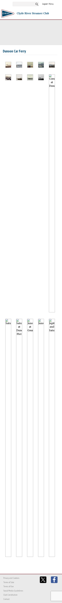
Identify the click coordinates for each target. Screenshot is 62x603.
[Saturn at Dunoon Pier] (19, 438)
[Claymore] (8, 65)
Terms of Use (8, 586)
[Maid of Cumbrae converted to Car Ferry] (41, 65)
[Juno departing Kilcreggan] (19, 65)
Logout (45, 3)
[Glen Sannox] (52, 65)
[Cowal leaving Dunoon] (30, 77)
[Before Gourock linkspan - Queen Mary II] (8, 77)
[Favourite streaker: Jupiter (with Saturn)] (52, 438)
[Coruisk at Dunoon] (52, 193)
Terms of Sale (8, 582)
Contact (6, 599)
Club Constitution (10, 594)
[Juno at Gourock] (30, 438)
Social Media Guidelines (13, 590)
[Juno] (30, 65)
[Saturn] (8, 438)
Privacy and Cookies (11, 578)
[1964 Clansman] (19, 77)
